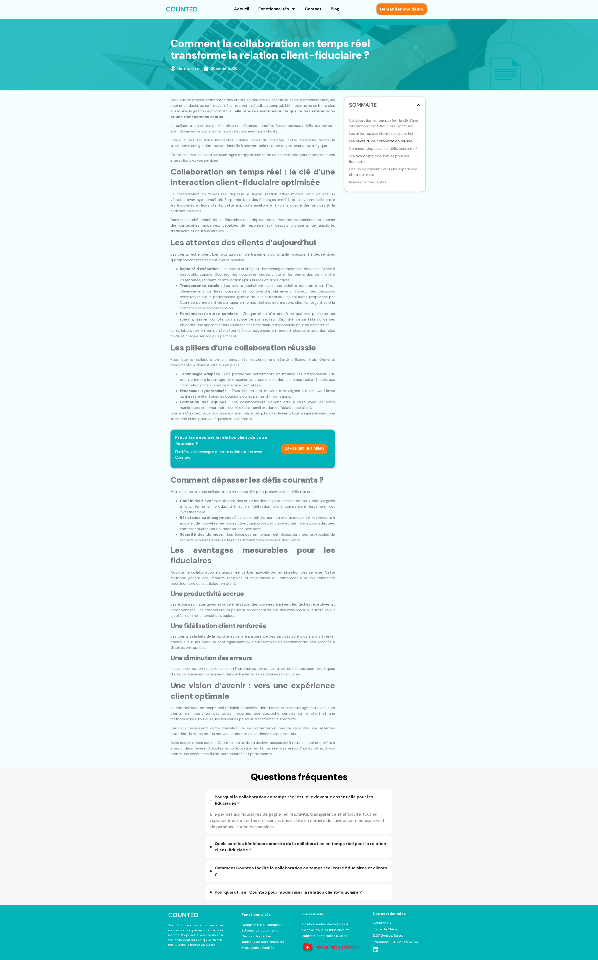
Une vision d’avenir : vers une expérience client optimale (383, 172)
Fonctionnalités (273, 9)
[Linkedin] (375, 949)
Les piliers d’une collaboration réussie (381, 141)
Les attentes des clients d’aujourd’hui (381, 133)
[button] (418, 105)
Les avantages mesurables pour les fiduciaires (379, 158)
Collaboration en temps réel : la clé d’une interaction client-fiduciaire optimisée (383, 123)
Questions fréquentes (367, 182)
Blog (335, 9)
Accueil (241, 9)
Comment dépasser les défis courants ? (383, 148)
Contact (313, 9)
